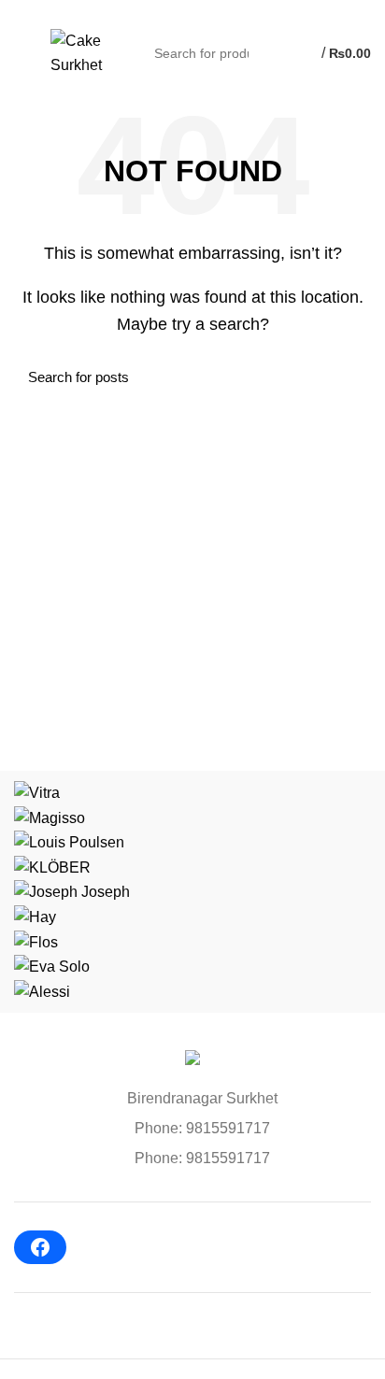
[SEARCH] (270, 53)
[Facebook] (40, 1247)
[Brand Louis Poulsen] (69, 841)
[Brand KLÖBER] (52, 866)
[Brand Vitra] (37, 792)
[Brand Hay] (35, 916)
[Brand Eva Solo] (52, 966)
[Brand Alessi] (42, 991)
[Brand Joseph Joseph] (72, 891)
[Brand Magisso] (49, 817)
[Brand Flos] (36, 941)
